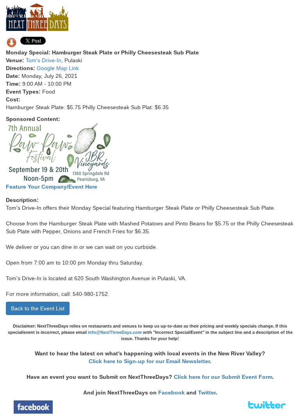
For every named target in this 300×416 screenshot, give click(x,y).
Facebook (171, 392)
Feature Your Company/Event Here (51, 187)
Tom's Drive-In (43, 60)
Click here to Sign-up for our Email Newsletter (149, 361)
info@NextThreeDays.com (115, 332)
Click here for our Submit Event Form (223, 377)
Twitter (207, 392)
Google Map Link (58, 68)
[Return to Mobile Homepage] (37, 16)
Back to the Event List (37, 308)
